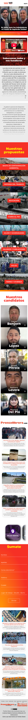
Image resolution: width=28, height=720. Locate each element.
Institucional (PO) (24, 702)
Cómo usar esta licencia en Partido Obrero (14, 716)
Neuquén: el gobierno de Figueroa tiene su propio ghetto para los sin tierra (14, 624)
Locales (6, 701)
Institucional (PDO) (19, 702)
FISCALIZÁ (23, 32)
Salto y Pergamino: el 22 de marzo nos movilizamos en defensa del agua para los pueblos (14, 463)
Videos (15, 701)
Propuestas (4, 32)
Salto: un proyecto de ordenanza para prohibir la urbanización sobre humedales (14, 510)
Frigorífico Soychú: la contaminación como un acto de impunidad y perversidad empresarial (14, 487)
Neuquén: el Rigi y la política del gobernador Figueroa (14, 690)
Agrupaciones (11, 701)
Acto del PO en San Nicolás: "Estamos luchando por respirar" (14, 441)
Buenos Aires (19, 33)
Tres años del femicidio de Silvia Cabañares (14, 645)
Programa (3, 701)
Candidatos (10, 32)
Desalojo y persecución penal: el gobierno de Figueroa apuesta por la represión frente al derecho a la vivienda (14, 668)
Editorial (15, 32)
